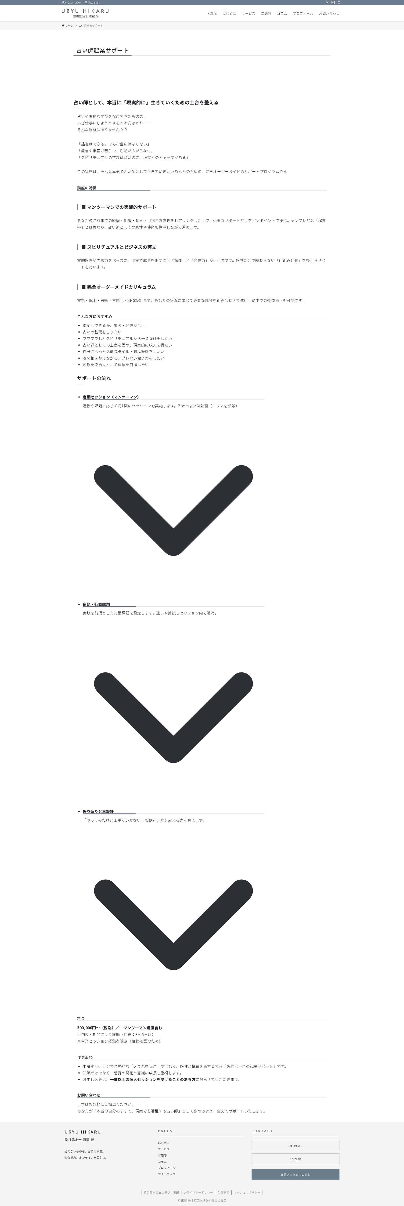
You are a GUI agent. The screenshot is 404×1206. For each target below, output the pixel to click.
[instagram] (333, 2)
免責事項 (223, 1192)
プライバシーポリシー (198, 1192)
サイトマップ (167, 1174)
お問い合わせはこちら (295, 1174)
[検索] (339, 2)
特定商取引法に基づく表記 (161, 1192)
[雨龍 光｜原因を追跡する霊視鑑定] (85, 13)
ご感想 (162, 1155)
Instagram (295, 1145)
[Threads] (327, 2)
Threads (295, 1159)
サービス (164, 1149)
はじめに (164, 1143)
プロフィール (167, 1168)
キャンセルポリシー (247, 1192)
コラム (162, 1161)
